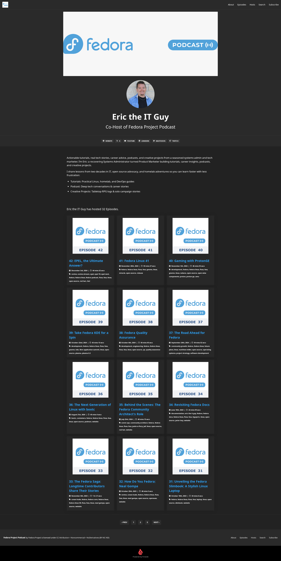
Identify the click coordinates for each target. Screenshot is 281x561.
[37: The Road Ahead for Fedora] (190, 308)
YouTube (131, 141)
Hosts (252, 4)
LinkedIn (145, 141)
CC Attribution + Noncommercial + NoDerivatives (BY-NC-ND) (82, 537)
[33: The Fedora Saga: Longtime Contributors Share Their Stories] (90, 456)
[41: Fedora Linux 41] (140, 236)
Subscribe (274, 4)
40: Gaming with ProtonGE (189, 261)
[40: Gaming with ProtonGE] (190, 236)
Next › (156, 522)
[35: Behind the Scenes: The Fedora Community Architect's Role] (140, 380)
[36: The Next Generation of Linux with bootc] (90, 380)
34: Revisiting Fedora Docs (189, 404)
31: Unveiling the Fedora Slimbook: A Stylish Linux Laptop (188, 486)
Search (262, 4)
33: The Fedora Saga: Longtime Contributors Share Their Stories (87, 486)
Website (109, 141)
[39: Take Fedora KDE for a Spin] (90, 308)
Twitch (175, 141)
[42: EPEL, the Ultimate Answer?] (90, 236)
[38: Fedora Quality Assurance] (140, 308)
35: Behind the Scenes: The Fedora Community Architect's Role (140, 409)
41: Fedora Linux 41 (134, 261)
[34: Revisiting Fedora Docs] (190, 380)
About (231, 4)
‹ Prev (124, 522)
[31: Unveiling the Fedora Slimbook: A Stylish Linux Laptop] (190, 456)
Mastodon (160, 141)
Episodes (241, 4)
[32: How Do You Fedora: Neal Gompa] (140, 456)
